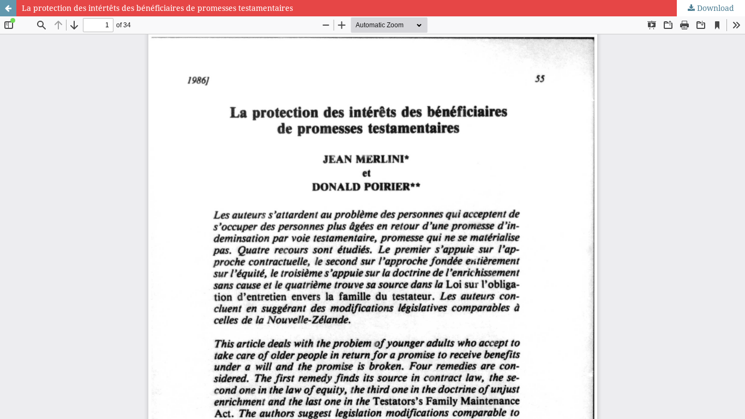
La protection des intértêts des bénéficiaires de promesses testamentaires (157, 8)
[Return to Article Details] (8, 8)
